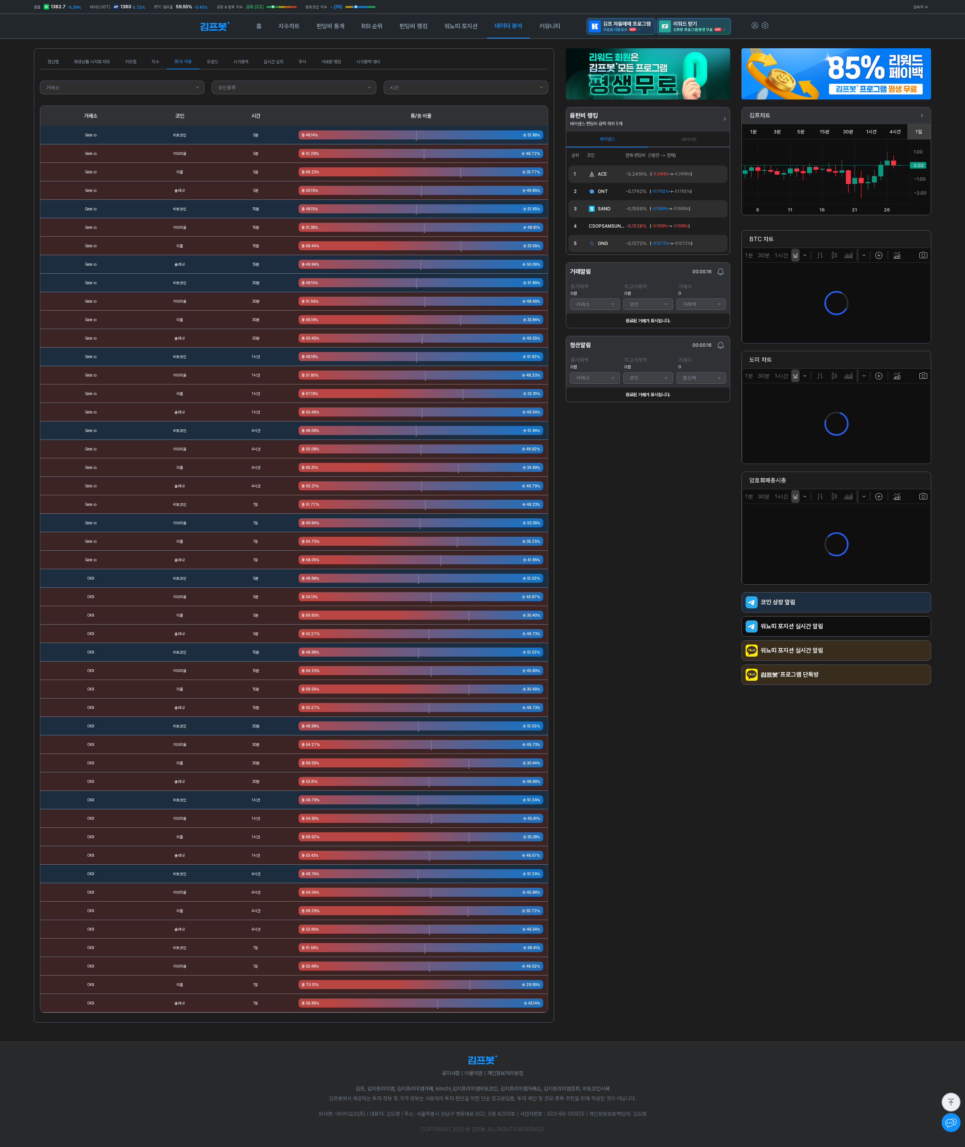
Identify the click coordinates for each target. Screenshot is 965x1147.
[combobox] (122, 87)
